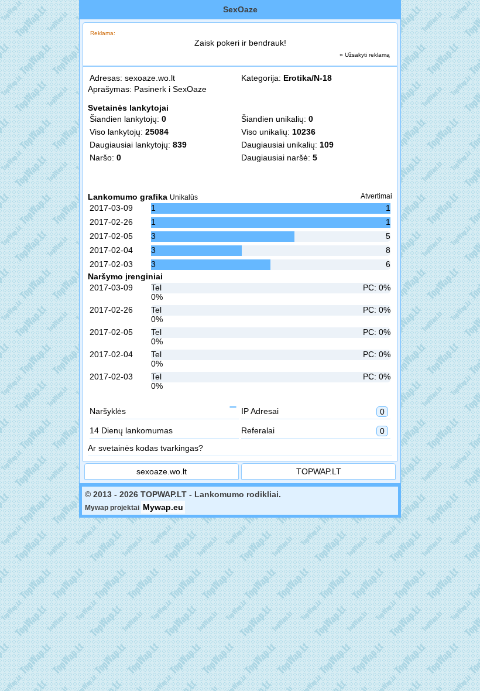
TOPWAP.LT (318, 471)
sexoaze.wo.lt (150, 78)
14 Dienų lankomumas (131, 430)
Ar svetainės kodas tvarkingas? (145, 448)
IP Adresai (313, 411)
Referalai (313, 431)
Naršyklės (108, 411)
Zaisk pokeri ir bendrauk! (240, 42)
